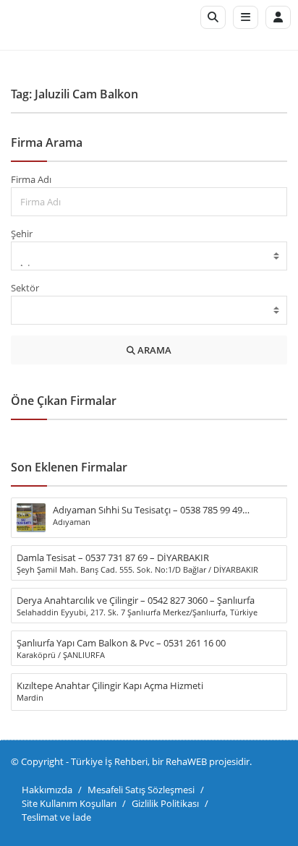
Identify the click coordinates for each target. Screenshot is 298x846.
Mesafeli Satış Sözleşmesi (141, 789)
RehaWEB (186, 761)
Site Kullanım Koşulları (69, 803)
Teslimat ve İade (56, 817)
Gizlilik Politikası (165, 803)
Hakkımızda (47, 789)
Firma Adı (31, 179)
